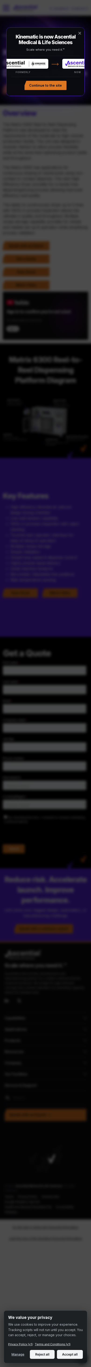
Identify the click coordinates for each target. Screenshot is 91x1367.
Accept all (70, 1354)
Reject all (42, 1354)
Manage (17, 1354)
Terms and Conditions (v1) (52, 1344)
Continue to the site (45, 85)
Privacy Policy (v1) (20, 1344)
